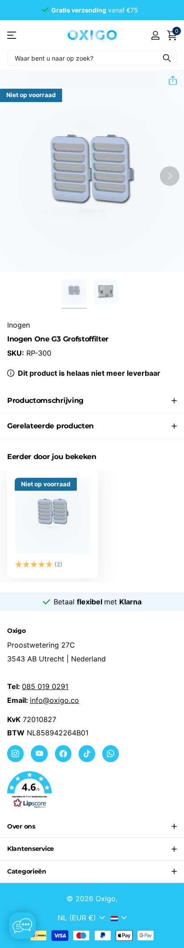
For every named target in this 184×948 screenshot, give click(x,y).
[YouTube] (39, 753)
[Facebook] (63, 753)
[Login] (155, 35)
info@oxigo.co (54, 700)
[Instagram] (15, 753)
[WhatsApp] (110, 753)
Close (92, 827)
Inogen (18, 324)
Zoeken (167, 58)
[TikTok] (87, 753)
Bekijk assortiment (12, 35)
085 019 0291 (45, 686)
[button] (169, 80)
